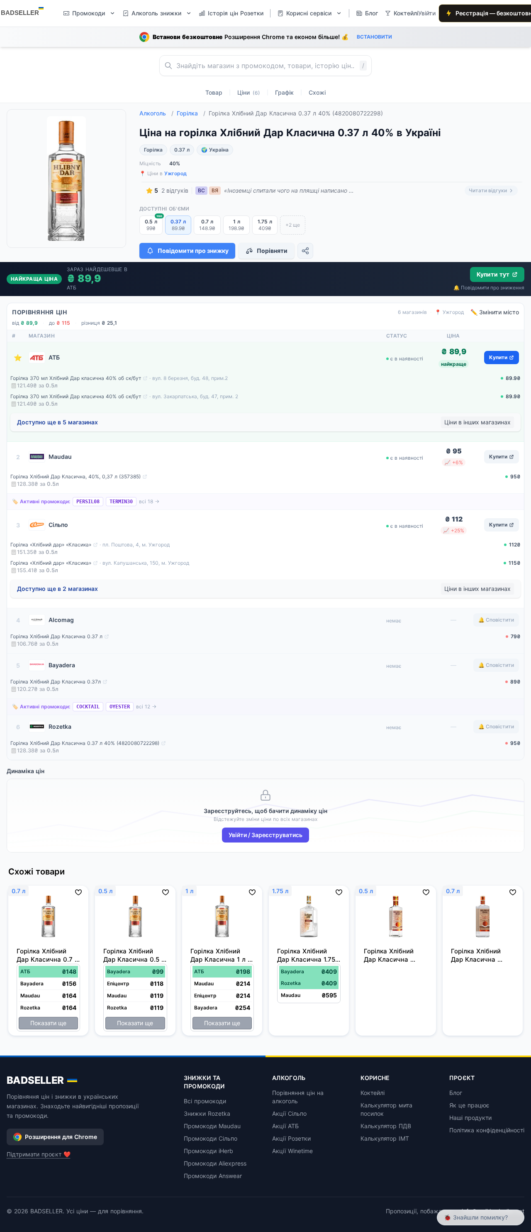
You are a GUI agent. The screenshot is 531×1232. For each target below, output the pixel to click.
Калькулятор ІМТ (384, 1138)
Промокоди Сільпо (210, 1138)
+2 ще (292, 225)
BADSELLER (35, 1080)
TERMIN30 (121, 502)
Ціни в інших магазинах (477, 422)
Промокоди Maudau (212, 1125)
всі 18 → (149, 501)
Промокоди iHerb (208, 1150)
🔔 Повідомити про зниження (488, 287)
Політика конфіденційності (486, 1130)
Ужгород (175, 173)
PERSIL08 (88, 502)
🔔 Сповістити (496, 620)
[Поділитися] (305, 251)
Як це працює (469, 1105)
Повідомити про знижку (193, 250)
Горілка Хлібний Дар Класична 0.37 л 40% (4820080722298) (84, 743)
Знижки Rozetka (207, 1113)
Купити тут (493, 274)
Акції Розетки (291, 1138)
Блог (455, 1092)
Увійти (427, 13)
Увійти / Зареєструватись (265, 834)
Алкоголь (156, 113)
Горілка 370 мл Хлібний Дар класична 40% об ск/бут (75, 378)
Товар (213, 92)
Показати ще (48, 1022)
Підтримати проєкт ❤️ (39, 1154)
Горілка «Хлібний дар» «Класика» (50, 544)
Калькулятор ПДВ (385, 1125)
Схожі (317, 92)
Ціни (248, 92)
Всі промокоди (205, 1101)
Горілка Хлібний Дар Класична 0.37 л (56, 636)
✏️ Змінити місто (494, 312)
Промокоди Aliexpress (215, 1163)
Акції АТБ (285, 1125)
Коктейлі (372, 1092)
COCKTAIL (88, 707)
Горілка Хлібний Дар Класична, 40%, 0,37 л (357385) (75, 476)
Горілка (191, 113)
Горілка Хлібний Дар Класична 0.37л (55, 681)
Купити (498, 357)
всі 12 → (146, 706)
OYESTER (120, 707)
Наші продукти (470, 1117)
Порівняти (272, 250)
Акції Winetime (292, 1150)
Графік (284, 92)
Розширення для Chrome (61, 1136)
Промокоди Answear (213, 1175)
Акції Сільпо (289, 1113)
